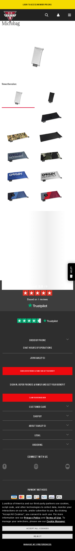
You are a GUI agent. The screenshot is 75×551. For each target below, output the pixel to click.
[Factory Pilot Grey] (18, 156)
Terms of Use (53, 518)
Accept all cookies (37, 528)
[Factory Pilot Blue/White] (18, 176)
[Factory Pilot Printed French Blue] (18, 196)
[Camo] (18, 137)
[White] (18, 98)
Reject (38, 536)
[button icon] (46, 15)
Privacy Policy (32, 518)
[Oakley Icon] (11, 15)
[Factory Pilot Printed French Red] (51, 196)
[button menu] (69, 15)
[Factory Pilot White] (51, 176)
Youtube (68, 466)
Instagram (36, 466)
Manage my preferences (37, 544)
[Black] (51, 97)
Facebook (5, 466)
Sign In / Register (58, 15)
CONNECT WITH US (37, 456)
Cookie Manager (56, 521)
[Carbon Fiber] (51, 117)
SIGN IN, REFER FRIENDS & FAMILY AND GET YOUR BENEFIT (37, 371)
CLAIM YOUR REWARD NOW (37, 398)
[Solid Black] (51, 137)
